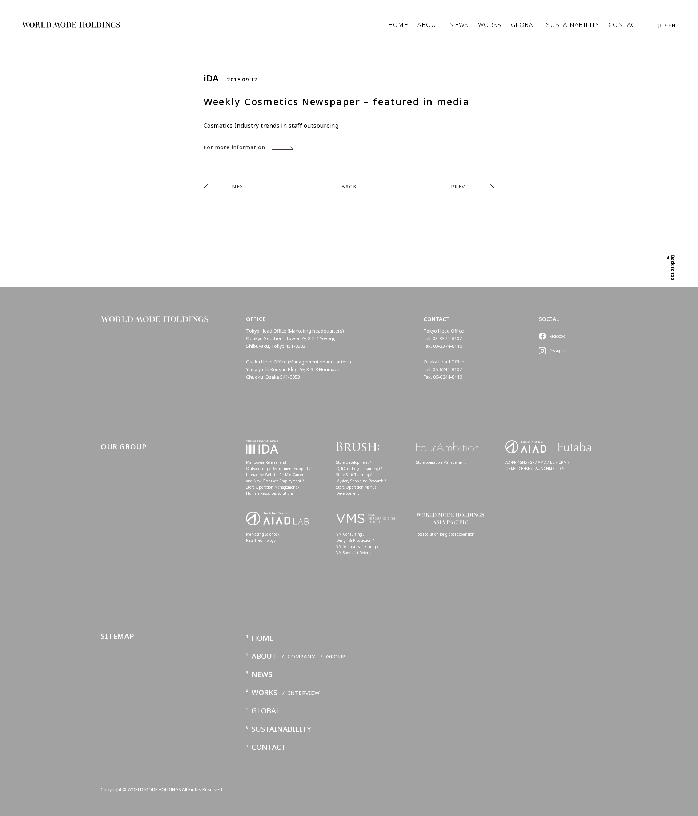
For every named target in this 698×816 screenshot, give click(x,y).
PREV (458, 186)
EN (672, 25)
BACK (349, 186)
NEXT (239, 186)
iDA (211, 78)
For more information (234, 147)
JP (660, 25)
